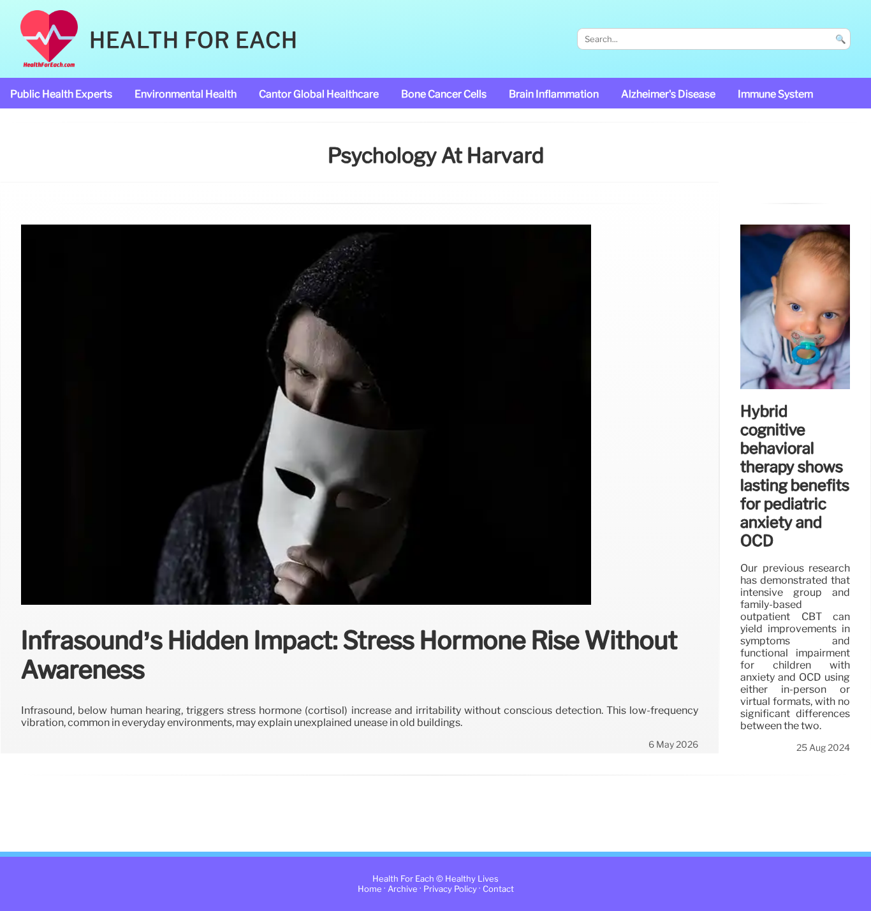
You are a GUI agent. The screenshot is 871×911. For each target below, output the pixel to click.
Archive (403, 889)
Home (370, 889)
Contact (498, 889)
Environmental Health (186, 94)
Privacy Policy (450, 889)
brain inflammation (554, 94)
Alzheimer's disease (668, 94)
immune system (775, 94)
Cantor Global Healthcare (319, 94)
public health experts (61, 94)
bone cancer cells (444, 94)
